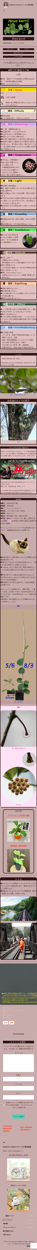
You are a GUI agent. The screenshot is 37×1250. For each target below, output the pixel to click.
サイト (18, 1093)
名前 (18, 1075)
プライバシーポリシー (9, 1227)
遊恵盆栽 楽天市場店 (18, 846)
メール (18, 1084)
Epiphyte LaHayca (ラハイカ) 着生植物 (21, 5)
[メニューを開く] (4, 11)
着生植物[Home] (8, 1231)
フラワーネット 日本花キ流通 (18, 815)
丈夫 (5, 1022)
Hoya (22, 43)
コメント (18, 1053)
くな (17, 43)
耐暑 (11, 1022)
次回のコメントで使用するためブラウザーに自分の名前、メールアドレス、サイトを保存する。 (19, 1105)
